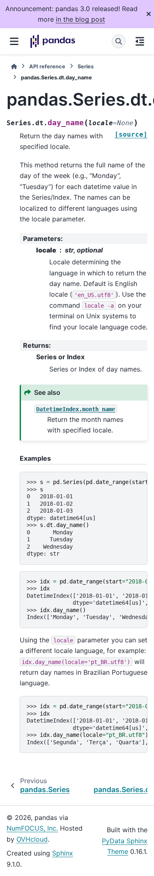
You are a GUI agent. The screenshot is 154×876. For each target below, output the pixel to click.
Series (86, 66)
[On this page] (139, 41)
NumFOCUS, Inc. (32, 828)
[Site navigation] (14, 41)
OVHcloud (32, 839)
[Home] (14, 66)
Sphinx (62, 853)
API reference (47, 66)
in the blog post (80, 19)
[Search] (119, 41)
